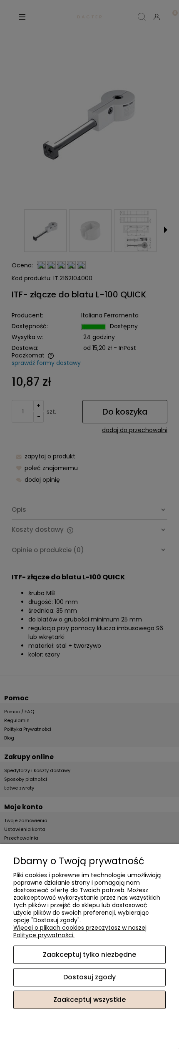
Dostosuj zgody (89, 977)
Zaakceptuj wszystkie (89, 999)
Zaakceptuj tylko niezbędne (89, 954)
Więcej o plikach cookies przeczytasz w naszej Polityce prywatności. (80, 931)
